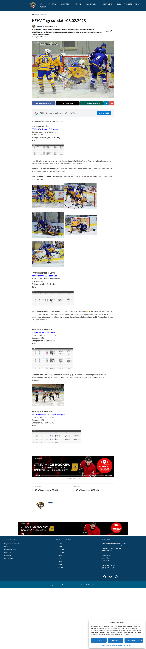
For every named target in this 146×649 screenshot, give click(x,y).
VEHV (60, 565)
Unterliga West (44, 34)
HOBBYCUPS (107, 4)
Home (33, 14)
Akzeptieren (98, 640)
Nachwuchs (73, 32)
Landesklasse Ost (37, 32)
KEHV (40, 26)
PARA (119, 4)
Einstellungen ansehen (134, 640)
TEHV (60, 562)
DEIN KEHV (51, 4)
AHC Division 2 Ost (71, 29)
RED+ (6, 547)
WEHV (60, 568)
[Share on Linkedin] (106, 103)
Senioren (84, 32)
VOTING (43, 7)
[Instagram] (116, 576)
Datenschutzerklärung (118, 645)
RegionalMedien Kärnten (12, 544)
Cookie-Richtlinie (106, 645)
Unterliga (90, 32)
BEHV (60, 547)
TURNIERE (128, 4)
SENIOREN (65, 4)
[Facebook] (104, 576)
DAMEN (78, 4)
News (79, 32)
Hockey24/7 (8, 556)
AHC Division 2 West (83, 29)
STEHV (60, 559)
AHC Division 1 (41, 14)
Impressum (129, 645)
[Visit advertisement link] (73, 466)
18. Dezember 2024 (51, 26)
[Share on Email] (111, 103)
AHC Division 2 (47, 29)
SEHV (60, 556)
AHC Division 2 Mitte (58, 29)
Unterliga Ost (36, 34)
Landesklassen (61, 32)
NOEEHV (61, 550)
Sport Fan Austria (10, 550)
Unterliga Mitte (97, 32)
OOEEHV (61, 553)
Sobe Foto (7, 553)
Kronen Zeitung (9, 559)
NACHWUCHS (91, 4)
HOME (42, 4)
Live (67, 32)
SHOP (137, 4)
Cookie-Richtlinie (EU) (88, 585)
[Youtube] (110, 576)
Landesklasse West (50, 32)
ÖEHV (60, 544)
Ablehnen (115, 640)
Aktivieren (104, 113)
